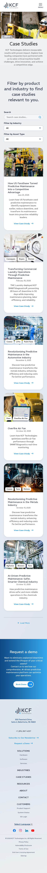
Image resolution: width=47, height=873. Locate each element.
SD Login (23, 817)
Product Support (23, 808)
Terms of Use (23, 849)
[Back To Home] (11, 6)
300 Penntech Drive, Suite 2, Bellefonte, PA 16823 (23, 720)
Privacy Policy (23, 842)
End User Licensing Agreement (23, 852)
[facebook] (14, 830)
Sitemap (23, 856)
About (23, 790)
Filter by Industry (12, 123)
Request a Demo (22, 743)
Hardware (23, 755)
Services (23, 763)
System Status (23, 812)
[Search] (40, 117)
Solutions (23, 751)
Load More (25, 623)
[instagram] (20, 830)
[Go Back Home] (23, 711)
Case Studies (23, 777)
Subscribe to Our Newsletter (22, 738)
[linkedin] (26, 830)
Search (7, 112)
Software (23, 759)
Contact (23, 797)
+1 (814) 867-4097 (23, 731)
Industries (23, 770)
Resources (23, 783)
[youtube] (32, 830)
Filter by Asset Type (14, 134)
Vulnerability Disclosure (23, 845)
